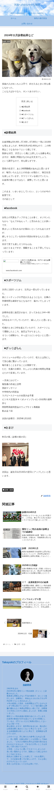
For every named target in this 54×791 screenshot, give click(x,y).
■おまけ (25, 122)
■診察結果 (26, 107)
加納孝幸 (27, 685)
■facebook (26, 110)
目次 (23, 101)
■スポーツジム (28, 114)
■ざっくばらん (28, 118)
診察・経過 (9, 490)
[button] (48, 499)
